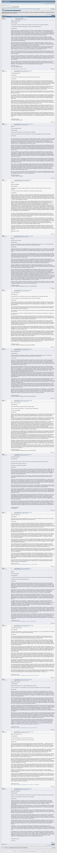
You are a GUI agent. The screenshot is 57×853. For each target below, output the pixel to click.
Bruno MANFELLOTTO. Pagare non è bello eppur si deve (23, 731)
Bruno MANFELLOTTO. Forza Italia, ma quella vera (23, 290)
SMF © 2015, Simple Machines (32, 851)
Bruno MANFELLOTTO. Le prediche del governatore (23, 70)
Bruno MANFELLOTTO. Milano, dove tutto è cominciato (23, 236)
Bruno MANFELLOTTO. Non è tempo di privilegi (22, 568)
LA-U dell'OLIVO (4, 12)
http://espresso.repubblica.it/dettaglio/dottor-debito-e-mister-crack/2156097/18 (24, 564)
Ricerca (9, 10)
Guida (7, 10)
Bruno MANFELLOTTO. (19, 18)
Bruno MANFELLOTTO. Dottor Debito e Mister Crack (23, 512)
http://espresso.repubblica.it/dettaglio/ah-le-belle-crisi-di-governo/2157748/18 (24, 727)
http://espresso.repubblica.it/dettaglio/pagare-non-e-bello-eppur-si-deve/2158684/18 (25, 784)
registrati (10, 5)
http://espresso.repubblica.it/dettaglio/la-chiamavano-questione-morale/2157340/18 (25, 675)
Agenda (13, 10)
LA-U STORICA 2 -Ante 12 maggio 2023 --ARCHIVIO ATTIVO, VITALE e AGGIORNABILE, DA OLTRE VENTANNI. (29, 12)
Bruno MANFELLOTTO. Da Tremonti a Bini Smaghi (23, 454)
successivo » (53, 14)
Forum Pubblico (9, 12)
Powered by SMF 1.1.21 (24, 851)
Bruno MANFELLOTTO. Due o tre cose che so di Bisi (23, 400)
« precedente (48, 14)
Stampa (53, 15)
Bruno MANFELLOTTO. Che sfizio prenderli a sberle (23, 349)
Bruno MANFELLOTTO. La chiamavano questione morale (23, 625)
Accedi (7, 5)
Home (4, 10)
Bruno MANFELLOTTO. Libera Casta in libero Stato (23, 788)
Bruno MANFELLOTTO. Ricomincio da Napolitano (22, 180)
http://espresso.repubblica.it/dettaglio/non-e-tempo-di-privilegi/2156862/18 (24, 621)
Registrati (18, 10)
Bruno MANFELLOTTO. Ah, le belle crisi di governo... (23, 679)
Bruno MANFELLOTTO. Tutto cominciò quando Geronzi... (24, 124)
